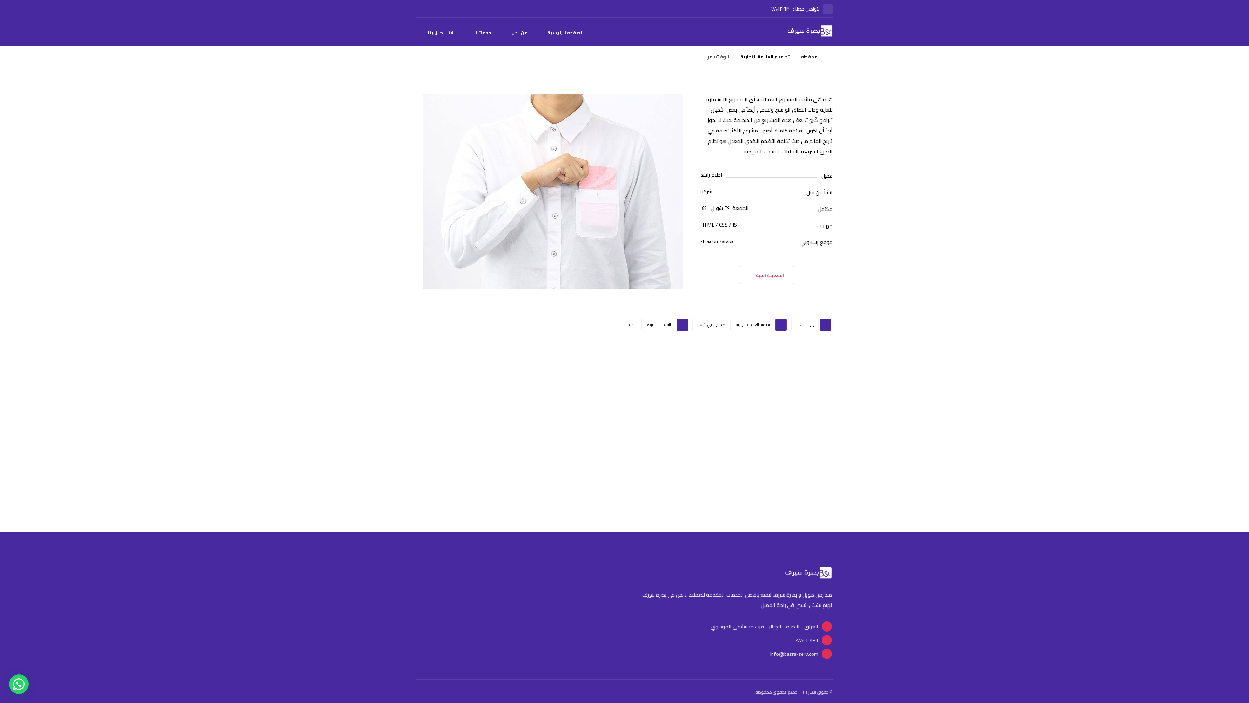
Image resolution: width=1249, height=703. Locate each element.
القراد (667, 324)
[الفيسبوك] (447, 9)
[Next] (679, 193)
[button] (19, 684)
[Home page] (831, 56)
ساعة (633, 324)
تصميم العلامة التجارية (753, 324)
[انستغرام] (435, 9)
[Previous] (428, 193)
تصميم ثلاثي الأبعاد (711, 324)
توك (650, 324)
